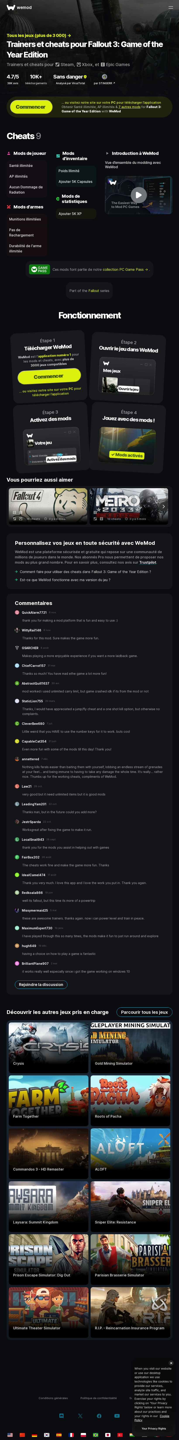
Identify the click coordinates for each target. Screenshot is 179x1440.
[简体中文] (22, 1435)
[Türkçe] (120, 1435)
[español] (59, 1435)
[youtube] (117, 1416)
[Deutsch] (34, 1435)
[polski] (83, 1435)
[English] (10, 1435)
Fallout (93, 290)
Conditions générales (53, 1398)
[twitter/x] (80, 1416)
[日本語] (107, 1435)
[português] (95, 1435)
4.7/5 (13, 76)
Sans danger (68, 76)
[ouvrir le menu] (170, 7)
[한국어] (46, 1435)
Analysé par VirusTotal (70, 83)
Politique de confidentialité (99, 1398)
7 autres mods (130, 107)
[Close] (171, 1363)
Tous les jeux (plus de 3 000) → (39, 35)
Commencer (30, 107)
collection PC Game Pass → (126, 269)
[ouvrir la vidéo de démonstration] (138, 195)
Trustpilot (147, 562)
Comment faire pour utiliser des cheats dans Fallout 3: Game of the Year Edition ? (85, 572)
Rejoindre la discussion (41, 984)
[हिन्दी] (132, 1435)
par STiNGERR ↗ (104, 83)
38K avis (12, 83)
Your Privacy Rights (154, 1428)
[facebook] (99, 1416)
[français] (71, 1435)
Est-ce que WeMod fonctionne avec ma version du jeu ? (65, 580)
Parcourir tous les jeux (144, 1012)
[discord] (61, 1416)
